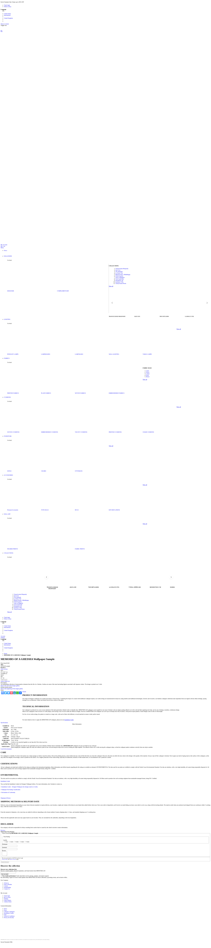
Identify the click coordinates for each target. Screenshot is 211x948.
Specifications (4, 722)
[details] (27, 2)
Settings (3, 637)
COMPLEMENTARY (63, 291)
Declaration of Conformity (8, 792)
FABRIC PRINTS (80, 549)
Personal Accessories (12, 510)
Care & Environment (6, 749)
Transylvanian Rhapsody (121, 268)
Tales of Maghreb (120, 277)
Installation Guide (69, 720)
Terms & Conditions (9, 916)
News (5, 908)
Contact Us (7, 889)
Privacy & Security (9, 917)
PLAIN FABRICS (46, 393)
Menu (2, 247)
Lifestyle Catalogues (9, 911)
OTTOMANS (78, 471)
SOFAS (9, 471)
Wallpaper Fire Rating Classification (10, 789)
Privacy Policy (5, 859)
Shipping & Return (6, 798)
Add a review (4, 669)
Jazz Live (117, 270)
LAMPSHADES (45, 354)
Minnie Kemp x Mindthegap (122, 274)
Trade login (7, 5)
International (7, 15)
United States (7, 13)
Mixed (147, 376)
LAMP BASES (79, 354)
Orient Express (119, 276)
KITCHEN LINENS (114, 510)
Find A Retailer (8, 884)
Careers (6, 886)
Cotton (148, 373)
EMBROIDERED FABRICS (116, 393)
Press (5, 910)
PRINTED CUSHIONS (115, 432)
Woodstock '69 (119, 280)
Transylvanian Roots (120, 283)
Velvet (147, 372)
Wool (147, 375)
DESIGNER (10, 291)
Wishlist (6, 899)
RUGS (77, 510)
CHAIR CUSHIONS (148, 432)
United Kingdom (8, 18)
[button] (105, 31)
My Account (4, 244)
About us (6, 883)
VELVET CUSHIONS (81, 432)
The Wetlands (119, 271)
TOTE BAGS (45, 510)
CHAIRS (43, 471)
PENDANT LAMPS (12, 354)
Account (3, 636)
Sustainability (7, 887)
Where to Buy (7, 6)
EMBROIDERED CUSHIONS (49, 432)
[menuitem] (5, 250)
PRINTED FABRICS (13, 393)
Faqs (5, 914)
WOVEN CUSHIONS (13, 432)
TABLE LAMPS (147, 354)
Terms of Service (13, 859)
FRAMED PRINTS (12, 549)
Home (5, 653)
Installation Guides (9, 913)
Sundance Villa (119, 282)
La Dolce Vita (119, 273)
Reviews (3, 830)
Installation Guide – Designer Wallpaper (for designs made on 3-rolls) (19, 787)
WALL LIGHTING (114, 354)
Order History (7, 900)
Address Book (7, 901)
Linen (147, 370)
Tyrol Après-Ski (119, 279)
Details (24, 691)
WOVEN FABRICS (80, 393)
